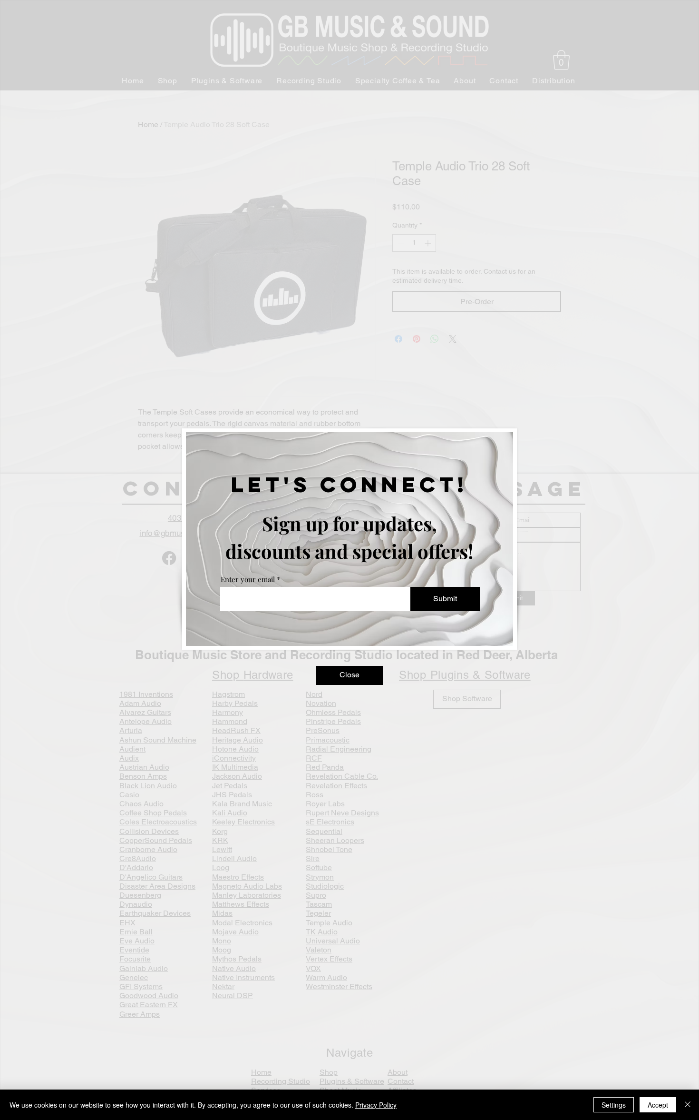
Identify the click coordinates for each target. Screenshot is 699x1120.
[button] (349, 675)
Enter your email (248, 579)
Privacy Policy (376, 1105)
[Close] (687, 1104)
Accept (658, 1105)
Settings (614, 1105)
